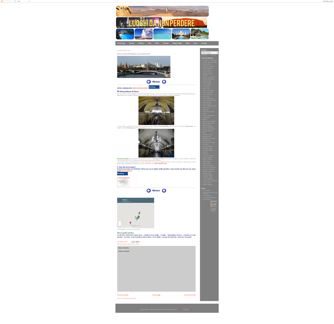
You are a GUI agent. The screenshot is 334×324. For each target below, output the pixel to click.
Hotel (187, 43)
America (141, 43)
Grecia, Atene (206, 86)
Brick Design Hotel (146, 162)
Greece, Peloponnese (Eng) (210, 106)
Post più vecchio (190, 295)
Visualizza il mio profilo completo (214, 209)
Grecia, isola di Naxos (208, 90)
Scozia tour (205, 144)
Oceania (166, 43)
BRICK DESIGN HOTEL (140, 88)
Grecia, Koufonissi (207, 94)
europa (129, 244)
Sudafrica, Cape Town (208, 171)
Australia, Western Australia (210, 62)
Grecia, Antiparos (207, 84)
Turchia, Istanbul (207, 182)
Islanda (204, 113)
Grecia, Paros (206, 96)
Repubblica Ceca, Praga (209, 138)
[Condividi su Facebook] (137, 242)
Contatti (204, 43)
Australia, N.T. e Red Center (210, 60)
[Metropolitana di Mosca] (156, 124)
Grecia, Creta (206, 88)
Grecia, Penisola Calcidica (209, 100)
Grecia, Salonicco (207, 102)
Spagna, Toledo (206, 163)
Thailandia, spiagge (207, 177)
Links (195, 43)
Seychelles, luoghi (207, 148)
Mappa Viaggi (177, 43)
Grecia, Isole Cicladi (208, 92)
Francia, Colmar (207, 70)
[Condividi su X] (135, 242)
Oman (204, 132)
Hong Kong (205, 109)
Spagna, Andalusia (207, 157)
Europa (131, 43)
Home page (121, 43)
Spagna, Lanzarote (207, 159)
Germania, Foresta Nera (209, 77)
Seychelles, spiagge (208, 150)
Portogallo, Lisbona (207, 134)
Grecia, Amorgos (207, 83)
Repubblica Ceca (207, 136)
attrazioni (124, 244)
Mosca (123, 229)
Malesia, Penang (207, 125)
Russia (137, 244)
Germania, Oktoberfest (208, 79)
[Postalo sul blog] (133, 242)
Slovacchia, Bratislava (208, 155)
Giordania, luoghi (207, 81)
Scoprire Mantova (207, 199)
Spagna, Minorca (207, 161)
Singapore (205, 152)
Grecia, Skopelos (207, 104)
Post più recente (122, 295)
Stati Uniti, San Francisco (209, 167)
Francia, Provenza (207, 72)
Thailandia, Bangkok (208, 175)
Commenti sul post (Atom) (129, 298)
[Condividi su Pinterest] (138, 242)
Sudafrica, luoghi (207, 173)
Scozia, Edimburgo (207, 146)
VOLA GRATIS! (206, 190)
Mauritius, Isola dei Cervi (209, 129)
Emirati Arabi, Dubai (208, 68)
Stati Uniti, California (208, 165)
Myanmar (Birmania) (208, 130)
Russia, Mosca (206, 140)
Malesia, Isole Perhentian (209, 121)
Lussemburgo (206, 117)
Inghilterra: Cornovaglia (208, 111)
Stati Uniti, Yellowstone (208, 169)
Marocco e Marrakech (208, 127)
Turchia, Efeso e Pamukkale (210, 180)
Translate (213, 55)
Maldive (205, 119)
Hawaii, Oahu (206, 107)
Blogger (191, 309)
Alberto (214, 206)
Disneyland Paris (207, 195)
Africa (157, 43)
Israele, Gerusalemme (208, 115)
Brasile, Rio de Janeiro (208, 66)
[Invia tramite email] (132, 242)
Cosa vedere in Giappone (209, 197)
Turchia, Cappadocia (208, 179)
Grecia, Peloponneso (208, 98)
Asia (149, 43)
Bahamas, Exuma (207, 64)
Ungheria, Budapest (208, 184)
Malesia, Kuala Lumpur (208, 123)
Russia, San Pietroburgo (209, 142)
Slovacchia (205, 154)
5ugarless (180, 309)
